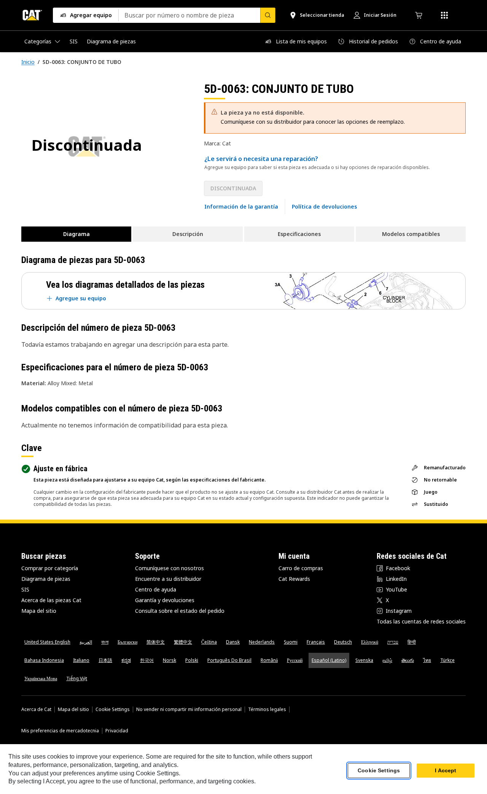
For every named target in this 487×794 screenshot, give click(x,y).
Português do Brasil (229, 660)
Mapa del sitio (38, 610)
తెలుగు (407, 660)
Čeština (209, 642)
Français (316, 642)
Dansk (233, 642)
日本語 (105, 660)
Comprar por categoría (49, 568)
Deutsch (343, 642)
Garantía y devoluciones (164, 600)
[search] (267, 15)
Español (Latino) (329, 660)
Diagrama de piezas (45, 578)
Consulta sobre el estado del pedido (179, 610)
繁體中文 (183, 642)
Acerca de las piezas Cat (51, 600)
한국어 (147, 660)
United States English (47, 642)
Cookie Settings (112, 709)
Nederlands (262, 642)
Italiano (81, 660)
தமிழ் (387, 660)
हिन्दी (411, 642)
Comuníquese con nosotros (169, 568)
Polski (191, 660)
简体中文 (155, 642)
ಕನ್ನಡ (126, 660)
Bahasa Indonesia (44, 660)
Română (269, 660)
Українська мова (40, 678)
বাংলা (104, 642)
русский (294, 660)
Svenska (364, 660)
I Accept (445, 771)
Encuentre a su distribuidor (168, 578)
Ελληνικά (369, 642)
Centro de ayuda (155, 589)
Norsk (169, 660)
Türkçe (447, 660)
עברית (392, 642)
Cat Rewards (294, 578)
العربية (86, 642)
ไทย (427, 660)
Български (127, 642)
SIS (25, 589)
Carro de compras (301, 568)
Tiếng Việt (76, 678)
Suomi (291, 642)
